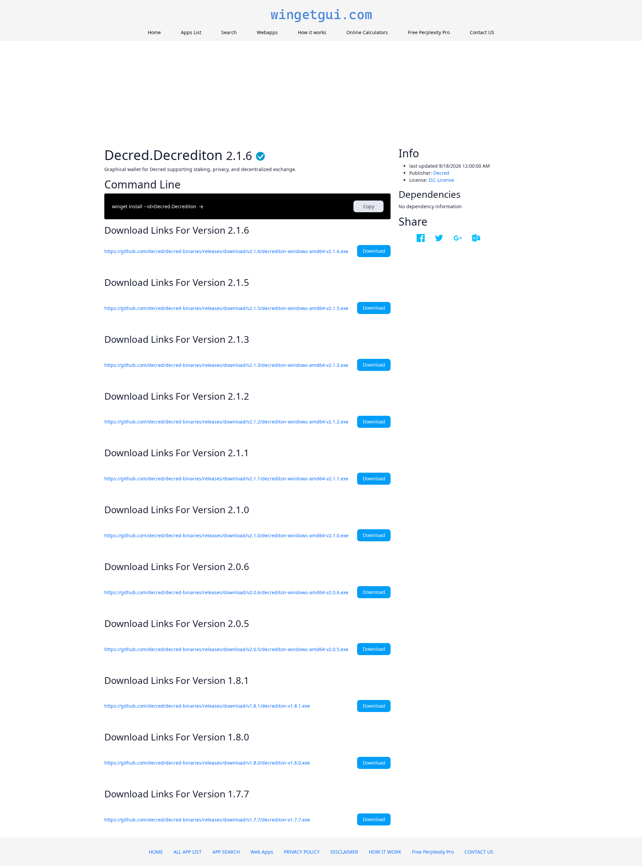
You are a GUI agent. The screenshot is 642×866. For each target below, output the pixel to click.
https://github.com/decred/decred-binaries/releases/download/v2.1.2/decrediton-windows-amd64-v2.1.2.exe (226, 421)
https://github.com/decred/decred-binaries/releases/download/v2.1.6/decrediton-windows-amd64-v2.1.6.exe (226, 251)
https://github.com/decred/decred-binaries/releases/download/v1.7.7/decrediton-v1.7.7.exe (207, 819)
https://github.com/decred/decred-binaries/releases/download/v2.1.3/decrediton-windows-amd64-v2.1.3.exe (226, 365)
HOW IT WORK (385, 852)
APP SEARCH (226, 852)
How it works (312, 32)
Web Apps (261, 852)
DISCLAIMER (344, 852)
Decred (441, 173)
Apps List (191, 32)
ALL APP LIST (188, 852)
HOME (156, 852)
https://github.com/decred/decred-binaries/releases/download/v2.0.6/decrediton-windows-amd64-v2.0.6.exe (226, 592)
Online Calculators (367, 32)
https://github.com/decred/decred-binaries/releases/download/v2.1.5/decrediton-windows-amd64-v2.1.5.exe (226, 308)
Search (229, 32)
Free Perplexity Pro (429, 32)
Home (154, 32)
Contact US (482, 32)
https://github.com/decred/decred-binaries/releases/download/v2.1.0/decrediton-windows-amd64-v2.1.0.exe (226, 535)
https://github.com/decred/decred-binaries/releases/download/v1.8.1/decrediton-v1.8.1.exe (207, 706)
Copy (368, 206)
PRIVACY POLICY (302, 852)
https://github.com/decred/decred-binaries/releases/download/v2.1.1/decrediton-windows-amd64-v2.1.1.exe (226, 478)
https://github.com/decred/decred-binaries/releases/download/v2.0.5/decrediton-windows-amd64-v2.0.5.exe (226, 649)
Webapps (267, 32)
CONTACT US (478, 852)
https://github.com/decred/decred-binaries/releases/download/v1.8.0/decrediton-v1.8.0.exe (207, 763)
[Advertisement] (321, 91)
